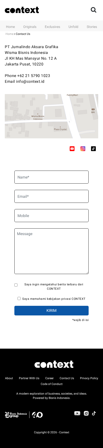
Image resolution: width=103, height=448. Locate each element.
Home (10, 27)
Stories (92, 27)
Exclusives (52, 27)
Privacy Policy (89, 378)
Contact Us (67, 378)
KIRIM (51, 310)
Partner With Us (29, 378)
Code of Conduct (52, 384)
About (9, 378)
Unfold (73, 27)
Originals (29, 27)
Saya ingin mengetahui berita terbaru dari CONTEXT (53, 286)
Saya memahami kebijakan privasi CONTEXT (54, 299)
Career (49, 378)
